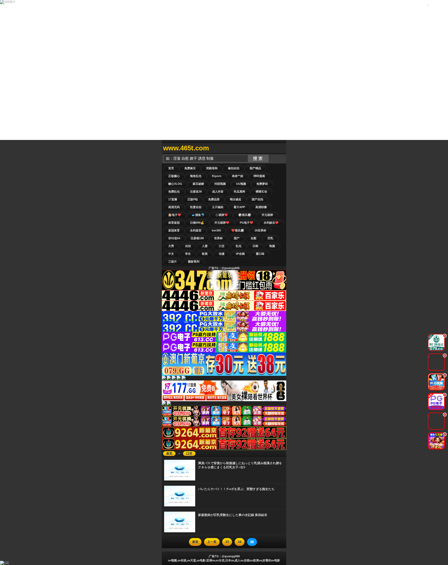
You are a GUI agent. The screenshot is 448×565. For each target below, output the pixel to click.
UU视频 (241, 183)
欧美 (205, 253)
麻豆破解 (198, 183)
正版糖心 (174, 176)
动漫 (222, 253)
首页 (171, 168)
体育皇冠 (174, 222)
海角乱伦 (195, 176)
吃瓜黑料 (239, 191)
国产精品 (255, 168)
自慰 (253, 238)
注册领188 (197, 238)
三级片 (172, 261)
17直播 (172, 199)
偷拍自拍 (233, 168)
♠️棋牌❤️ (221, 214)
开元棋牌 (267, 214)
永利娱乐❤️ (271, 222)
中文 (171, 253)
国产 (237, 238)
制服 (272, 246)
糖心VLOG (175, 183)
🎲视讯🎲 (244, 214)
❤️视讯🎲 (237, 230)
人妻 (205, 246)
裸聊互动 (261, 191)
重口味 (260, 253)
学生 (188, 253)
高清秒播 (261, 207)
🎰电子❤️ (174, 214)
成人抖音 (217, 191)
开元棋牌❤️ (221, 222)
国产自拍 (257, 199)
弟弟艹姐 (237, 176)
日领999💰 (197, 222)
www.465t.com (186, 148)
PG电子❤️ (246, 222)
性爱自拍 (195, 207)
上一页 (211, 542)
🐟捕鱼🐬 (198, 214)
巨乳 (270, 238)
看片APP (239, 207)
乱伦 (238, 246)
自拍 (188, 246)
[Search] (281, 148)
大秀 (171, 246)
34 (239, 542)
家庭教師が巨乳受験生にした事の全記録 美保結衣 (232, 515)
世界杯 (218, 238)
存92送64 (174, 238)
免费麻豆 (190, 168)
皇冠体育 (174, 230)
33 (227, 542)
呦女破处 (235, 199)
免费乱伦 (174, 191)
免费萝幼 (262, 183)
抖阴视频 (220, 183)
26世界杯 (260, 230)
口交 (222, 246)
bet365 (216, 230)
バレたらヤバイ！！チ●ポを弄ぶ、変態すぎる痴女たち (236, 489)
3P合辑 (240, 253)
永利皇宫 (195, 230)
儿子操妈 (217, 207)
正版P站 (192, 199)
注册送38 (196, 191)
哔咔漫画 (259, 176)
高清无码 (174, 207)
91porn (216, 176)
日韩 (255, 246)
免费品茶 (214, 199)
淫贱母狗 (212, 168)
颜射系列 (193, 261)
